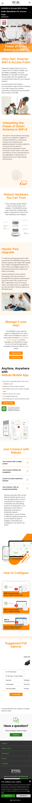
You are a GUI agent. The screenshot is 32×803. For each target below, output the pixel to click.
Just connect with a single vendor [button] (12, 463)
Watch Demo (16, 353)
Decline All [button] (23, 795)
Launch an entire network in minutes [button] (12, 480)
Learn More (16, 694)
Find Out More (16, 357)
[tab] (16, 462)
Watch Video (8, 403)
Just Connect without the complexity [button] (11, 471)
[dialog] (16, 791)
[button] (16, 800)
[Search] (29, 2)
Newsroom (5, 753)
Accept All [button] (8, 795)
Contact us (16, 734)
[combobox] (30, 781)
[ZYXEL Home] (16, 2)
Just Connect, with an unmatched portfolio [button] (10, 488)
